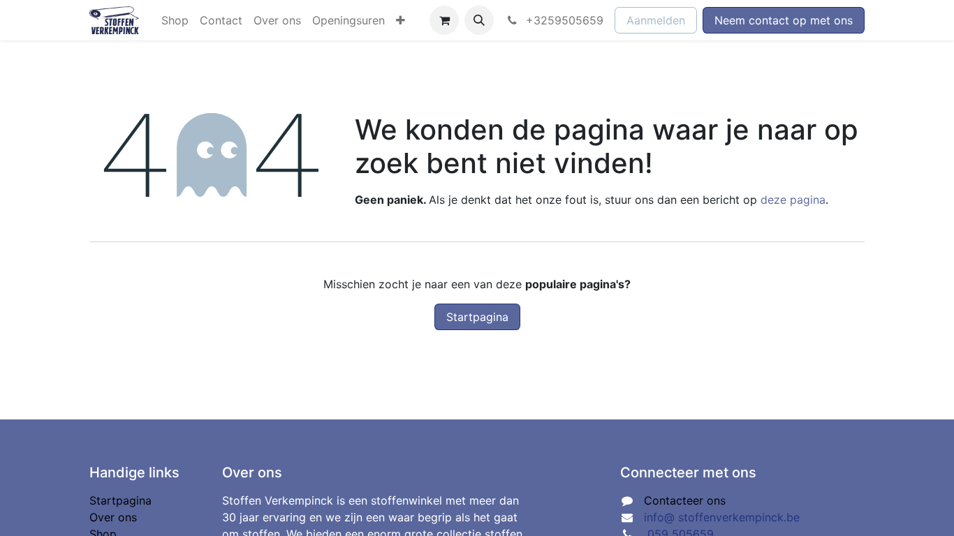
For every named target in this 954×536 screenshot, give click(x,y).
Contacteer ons (685, 500)
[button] (479, 20)
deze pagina (793, 200)
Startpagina (477, 317)
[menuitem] (175, 20)
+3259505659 (562, 20)
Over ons (113, 517)
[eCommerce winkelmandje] (444, 20)
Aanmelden (655, 20)
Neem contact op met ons (783, 20)
